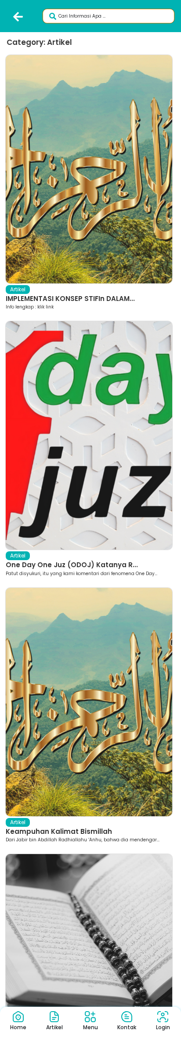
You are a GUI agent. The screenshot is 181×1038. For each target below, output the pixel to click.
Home (18, 1027)
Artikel (17, 289)
